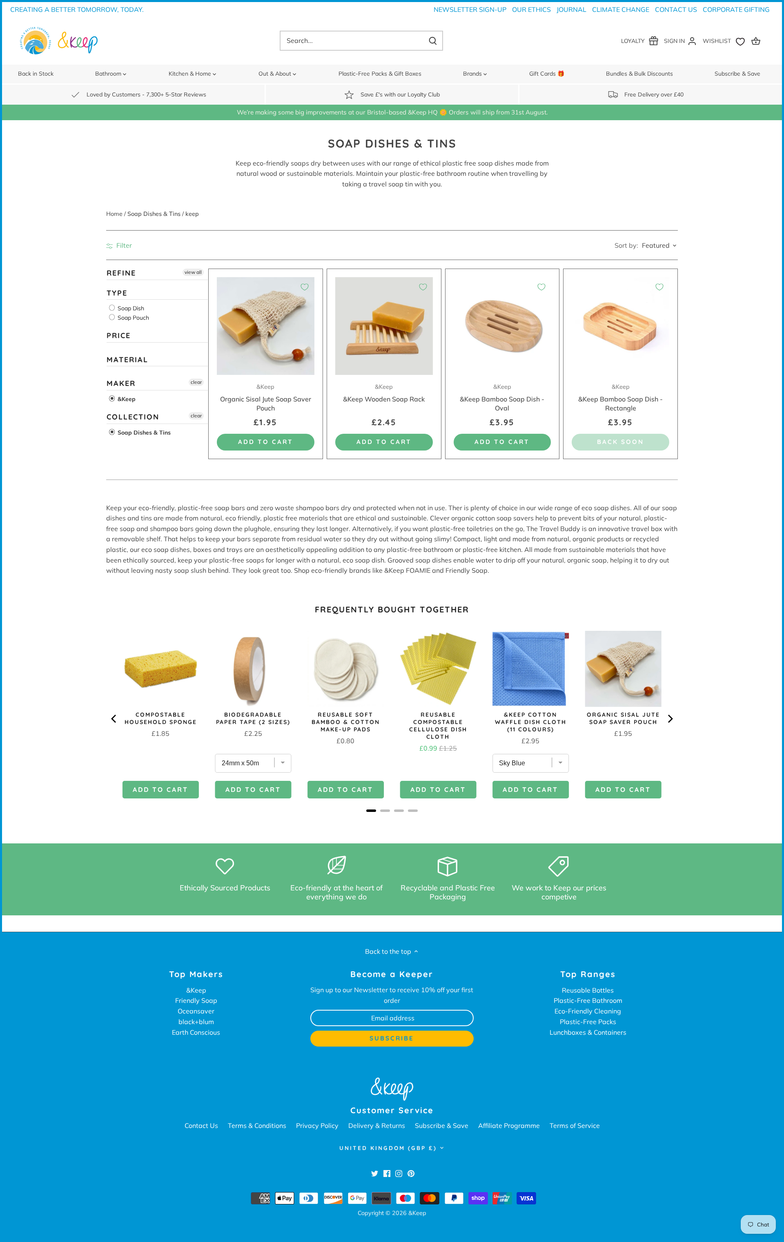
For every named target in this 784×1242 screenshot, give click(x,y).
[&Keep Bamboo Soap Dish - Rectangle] (620, 326)
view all (193, 272)
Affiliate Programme (509, 1125)
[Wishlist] (725, 40)
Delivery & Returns (376, 1125)
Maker (121, 383)
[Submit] (432, 40)
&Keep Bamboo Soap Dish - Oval (502, 398)
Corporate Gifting (736, 9)
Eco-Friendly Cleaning (588, 1011)
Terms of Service (575, 1125)
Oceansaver (196, 1011)
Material (127, 359)
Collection (133, 416)
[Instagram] (398, 1173)
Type (117, 293)
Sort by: (626, 245)
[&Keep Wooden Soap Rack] (384, 326)
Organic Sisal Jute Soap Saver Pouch (265, 398)
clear (196, 382)
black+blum (196, 1022)
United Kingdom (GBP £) (388, 1148)
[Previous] (114, 719)
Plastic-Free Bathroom (588, 1000)
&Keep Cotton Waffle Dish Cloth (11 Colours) (530, 722)
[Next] (670, 719)
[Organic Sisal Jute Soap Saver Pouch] (265, 326)
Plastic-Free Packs (588, 1022)
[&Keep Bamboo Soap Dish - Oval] (502, 326)
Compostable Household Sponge (161, 718)
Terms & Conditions (257, 1125)
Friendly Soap (196, 1000)
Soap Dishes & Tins (143, 432)
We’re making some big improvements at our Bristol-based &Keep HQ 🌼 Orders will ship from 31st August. (392, 112)
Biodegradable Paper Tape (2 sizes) (253, 718)
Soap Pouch (132, 317)
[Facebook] (386, 1173)
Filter (123, 245)
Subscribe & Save (441, 1125)
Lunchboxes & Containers (588, 1032)
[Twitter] (374, 1173)
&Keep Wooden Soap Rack (384, 393)
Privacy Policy (317, 1125)
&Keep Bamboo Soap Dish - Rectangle (620, 398)
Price (119, 335)
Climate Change (620, 9)
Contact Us (676, 9)
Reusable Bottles (588, 990)
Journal (571, 9)
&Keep (126, 399)
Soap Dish (130, 308)
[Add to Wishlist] (304, 287)
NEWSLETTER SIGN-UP (470, 9)
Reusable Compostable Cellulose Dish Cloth (438, 725)
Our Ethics (531, 9)
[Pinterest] (411, 1173)
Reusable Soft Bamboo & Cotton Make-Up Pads (346, 722)
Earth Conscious (196, 1032)
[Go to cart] (757, 40)
